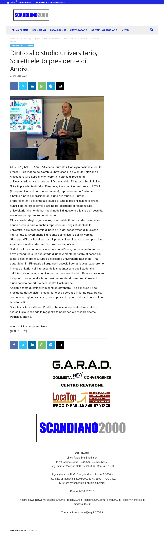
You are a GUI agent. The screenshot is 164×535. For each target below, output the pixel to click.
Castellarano (78, 30)
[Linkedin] (32, 86)
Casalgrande (58, 30)
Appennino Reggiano (104, 30)
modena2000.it (82, 504)
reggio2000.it (75, 499)
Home (13, 38)
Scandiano (39, 30)
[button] (151, 30)
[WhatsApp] (42, 86)
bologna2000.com (94, 499)
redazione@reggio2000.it (88, 512)
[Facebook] (14, 86)
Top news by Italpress (29, 38)
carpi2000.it (114, 499)
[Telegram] (51, 86)
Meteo (125, 30)
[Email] (60, 86)
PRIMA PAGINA (20, 30)
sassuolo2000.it (56, 499)
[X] (23, 86)
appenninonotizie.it (134, 499)
